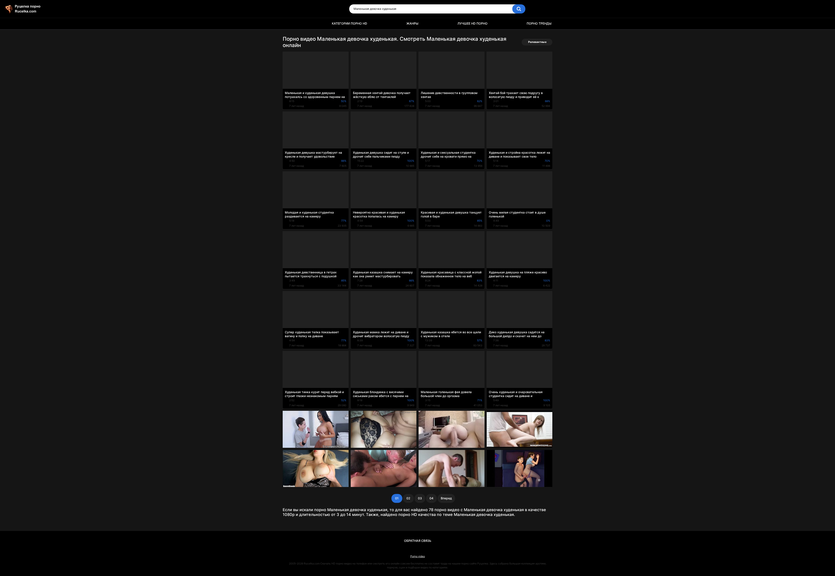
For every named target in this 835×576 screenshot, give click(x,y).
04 (431, 498)
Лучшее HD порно (473, 23)
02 (408, 498)
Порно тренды (539, 23)
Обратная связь (417, 540)
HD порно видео (288, 23)
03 (420, 498)
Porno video (417, 556)
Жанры (412, 23)
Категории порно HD (349, 23)
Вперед (446, 498)
